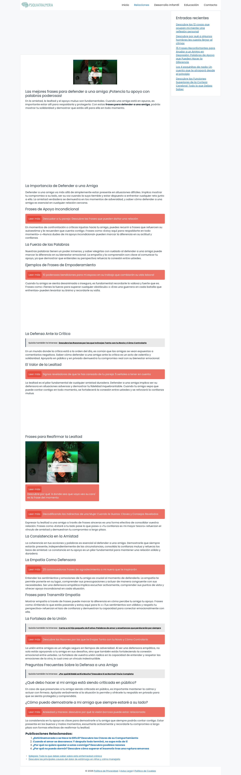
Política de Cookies (145, 770)
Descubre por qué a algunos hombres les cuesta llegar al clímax (194, 40)
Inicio (125, 5)
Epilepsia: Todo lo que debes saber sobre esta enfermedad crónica (65, 756)
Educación (191, 5)
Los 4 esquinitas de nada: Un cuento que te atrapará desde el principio (195, 70)
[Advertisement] (95, 32)
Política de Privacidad (106, 770)
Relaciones (141, 5)
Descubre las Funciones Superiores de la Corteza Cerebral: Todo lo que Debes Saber (194, 84)
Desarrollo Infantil (166, 5)
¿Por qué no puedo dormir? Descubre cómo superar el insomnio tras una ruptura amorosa (91, 748)
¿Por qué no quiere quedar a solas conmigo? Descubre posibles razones (79, 745)
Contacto (210, 5)
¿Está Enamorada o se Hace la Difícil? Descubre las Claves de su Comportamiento (85, 738)
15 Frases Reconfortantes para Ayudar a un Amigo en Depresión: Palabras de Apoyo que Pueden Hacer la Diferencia (195, 55)
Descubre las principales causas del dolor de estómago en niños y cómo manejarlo (74, 759)
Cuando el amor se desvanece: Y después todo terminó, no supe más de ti (80, 741)
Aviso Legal (126, 770)
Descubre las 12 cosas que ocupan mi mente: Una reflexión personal (192, 28)
